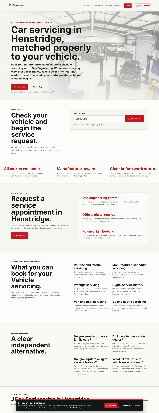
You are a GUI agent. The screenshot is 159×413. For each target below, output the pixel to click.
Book (128, 6)
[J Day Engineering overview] (16, 5)
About (117, 6)
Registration (79, 113)
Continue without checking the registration (89, 125)
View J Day (37, 87)
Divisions (97, 6)
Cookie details (75, 408)
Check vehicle (136, 119)
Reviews (109, 6)
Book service (19, 87)
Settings (138, 405)
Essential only (127, 405)
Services (86, 6)
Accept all (112, 405)
